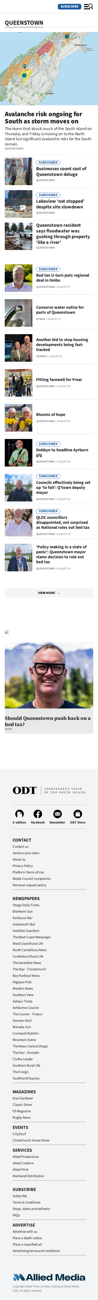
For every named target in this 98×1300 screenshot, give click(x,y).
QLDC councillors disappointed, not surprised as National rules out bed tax (62, 522)
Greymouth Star (24, 924)
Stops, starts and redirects (31, 1208)
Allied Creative (23, 1163)
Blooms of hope (50, 415)
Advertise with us (25, 1231)
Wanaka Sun (22, 1027)
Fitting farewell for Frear (59, 380)
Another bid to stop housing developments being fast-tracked (62, 345)
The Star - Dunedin (26, 1052)
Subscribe (69, 6)
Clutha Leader (23, 1059)
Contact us (20, 846)
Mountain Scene (24, 1039)
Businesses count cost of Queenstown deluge (61, 171)
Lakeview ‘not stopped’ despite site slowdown (60, 204)
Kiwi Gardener (23, 1098)
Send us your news (26, 853)
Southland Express (26, 1078)
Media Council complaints (31, 878)
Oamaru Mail (22, 1020)
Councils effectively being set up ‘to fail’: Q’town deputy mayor (63, 488)
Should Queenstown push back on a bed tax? (48, 721)
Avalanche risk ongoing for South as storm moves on (43, 117)
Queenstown (14, 149)
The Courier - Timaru (27, 1014)
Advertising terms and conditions (36, 1250)
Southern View (23, 994)
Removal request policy (29, 885)
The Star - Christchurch (29, 969)
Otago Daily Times (26, 905)
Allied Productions (26, 1156)
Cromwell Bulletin (26, 1033)
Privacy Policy (23, 865)
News (8, 729)
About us (19, 859)
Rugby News (22, 1117)
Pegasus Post (22, 982)
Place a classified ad (27, 1244)
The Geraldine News (27, 962)
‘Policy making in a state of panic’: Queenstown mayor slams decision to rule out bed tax (61, 554)
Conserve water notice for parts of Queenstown (60, 309)
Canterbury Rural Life (28, 956)
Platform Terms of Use (28, 872)
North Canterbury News (30, 950)
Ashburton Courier (26, 1007)
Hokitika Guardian (26, 930)
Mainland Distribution (28, 1176)
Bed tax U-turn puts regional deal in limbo (62, 277)
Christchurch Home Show (31, 1140)
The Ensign (21, 1071)
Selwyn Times (22, 1001)
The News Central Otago (30, 1046)
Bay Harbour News (26, 975)
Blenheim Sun (23, 911)
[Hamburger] (88, 7)
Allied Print (20, 1169)
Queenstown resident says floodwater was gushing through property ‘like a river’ (63, 234)
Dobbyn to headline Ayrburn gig (62, 452)
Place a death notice (27, 1238)
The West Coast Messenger (31, 937)
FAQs (16, 1215)
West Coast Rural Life (28, 943)
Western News (23, 988)
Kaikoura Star (23, 917)
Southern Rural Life (26, 1065)
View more (46, 593)
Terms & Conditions (26, 1202)
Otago (40, 319)
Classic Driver (22, 1104)
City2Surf (19, 1133)
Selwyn (41, 356)
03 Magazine (21, 1111)
